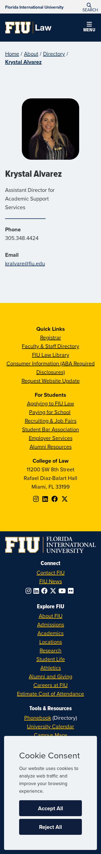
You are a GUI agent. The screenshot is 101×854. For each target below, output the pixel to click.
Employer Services (50, 438)
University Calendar (50, 726)
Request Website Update (51, 381)
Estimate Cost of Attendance (50, 694)
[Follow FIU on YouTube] (63, 591)
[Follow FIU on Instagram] (29, 591)
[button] (89, 7)
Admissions (50, 624)
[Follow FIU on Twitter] (54, 591)
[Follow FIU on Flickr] (72, 591)
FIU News (50, 581)
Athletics (50, 668)
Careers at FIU (50, 685)
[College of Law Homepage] (28, 28)
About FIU (50, 616)
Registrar (50, 337)
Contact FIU (51, 572)
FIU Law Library (50, 355)
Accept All (50, 808)
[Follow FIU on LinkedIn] (37, 591)
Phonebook (37, 718)
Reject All (50, 827)
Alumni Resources (51, 447)
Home (12, 54)
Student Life (50, 659)
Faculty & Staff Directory (50, 346)
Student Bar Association (50, 429)
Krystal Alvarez (23, 62)
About (31, 54)
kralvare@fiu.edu (25, 263)
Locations (50, 642)
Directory (54, 54)
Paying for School (50, 412)
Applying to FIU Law (50, 403)
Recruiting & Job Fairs (50, 421)
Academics (50, 633)
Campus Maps (50, 735)
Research (50, 650)
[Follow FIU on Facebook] (45, 591)
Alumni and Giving (50, 676)
